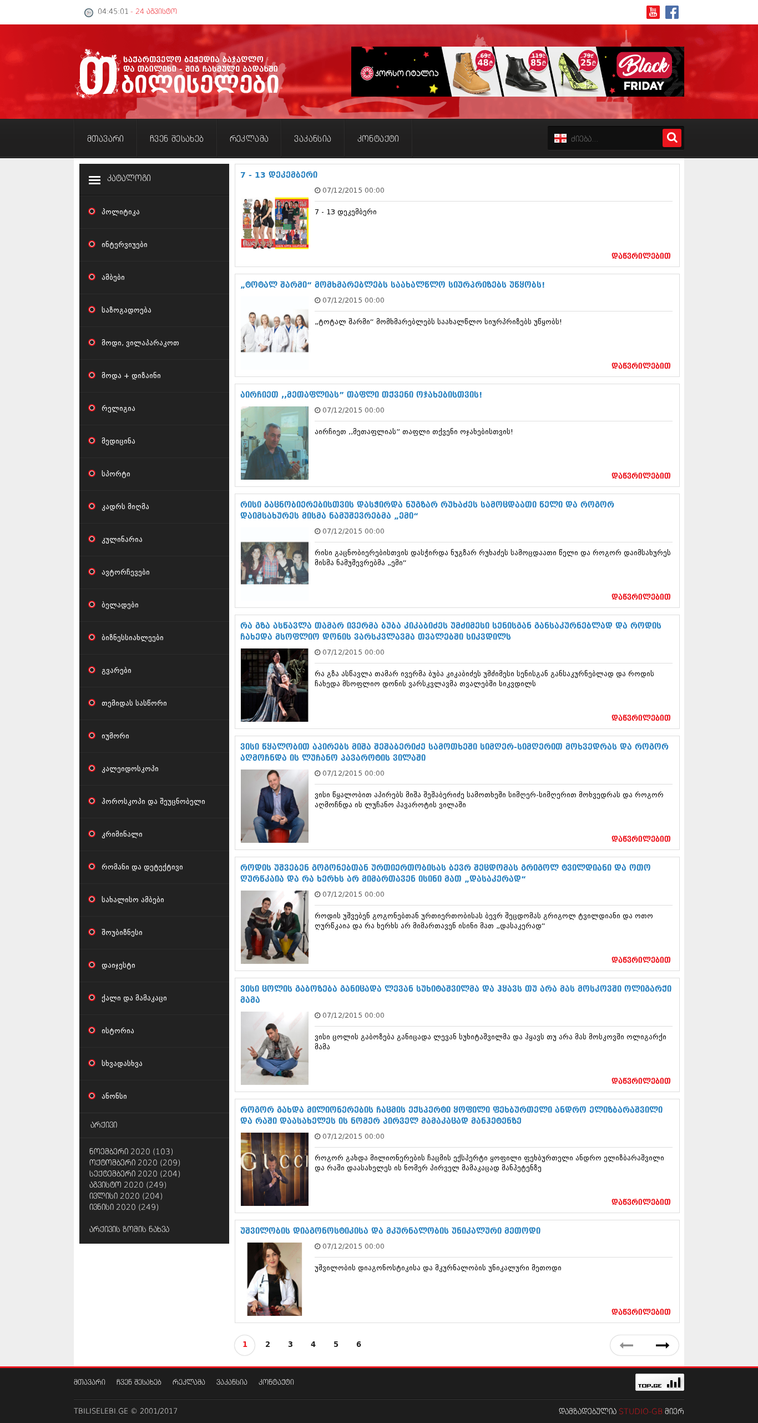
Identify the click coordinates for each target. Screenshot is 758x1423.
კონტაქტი (276, 1382)
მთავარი (89, 1382)
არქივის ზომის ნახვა (129, 1230)
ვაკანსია (231, 1382)
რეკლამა (189, 1382)
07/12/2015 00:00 (353, 190)
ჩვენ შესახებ (139, 1382)
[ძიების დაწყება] (672, 138)
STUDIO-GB (641, 1412)
